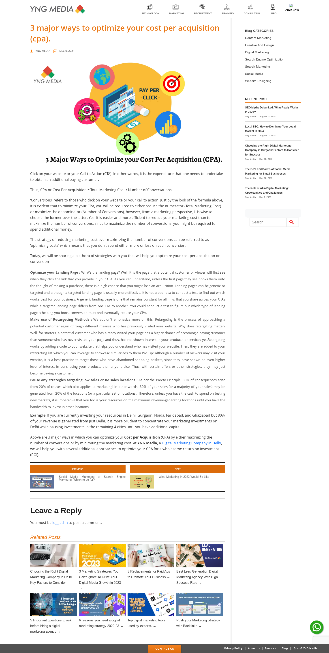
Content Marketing (258, 38)
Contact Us (164, 648)
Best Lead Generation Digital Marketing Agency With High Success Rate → (197, 576)
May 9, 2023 (265, 197)
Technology (150, 13)
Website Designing (258, 81)
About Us (254, 648)
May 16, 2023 (265, 159)
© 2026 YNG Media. (305, 648)
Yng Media (42, 51)
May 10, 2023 (265, 178)
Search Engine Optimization (264, 59)
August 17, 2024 (267, 135)
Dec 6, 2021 (67, 51)
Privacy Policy (233, 648)
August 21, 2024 (267, 116)
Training (228, 13)
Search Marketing (257, 66)
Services (270, 648)
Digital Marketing (257, 52)
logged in (60, 522)
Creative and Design (259, 45)
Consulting (252, 13)
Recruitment (203, 13)
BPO (274, 13)
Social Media (254, 74)
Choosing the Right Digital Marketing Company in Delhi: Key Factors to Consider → (51, 576)
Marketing (176, 13)
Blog (285, 648)
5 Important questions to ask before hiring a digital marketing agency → (51, 625)
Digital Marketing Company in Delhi (191, 443)
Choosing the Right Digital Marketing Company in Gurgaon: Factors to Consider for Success (272, 150)
